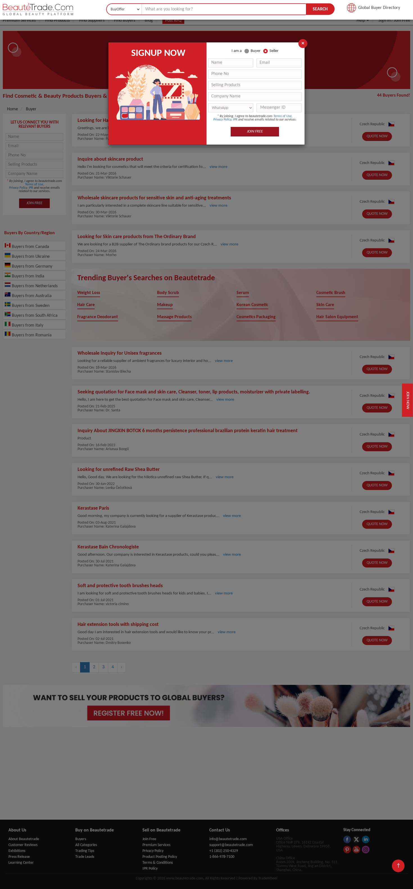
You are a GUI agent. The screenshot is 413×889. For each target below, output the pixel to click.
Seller (273, 51)
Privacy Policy (222, 119)
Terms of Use (282, 116)
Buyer (255, 51)
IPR (235, 119)
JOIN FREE (255, 131)
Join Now (408, 400)
